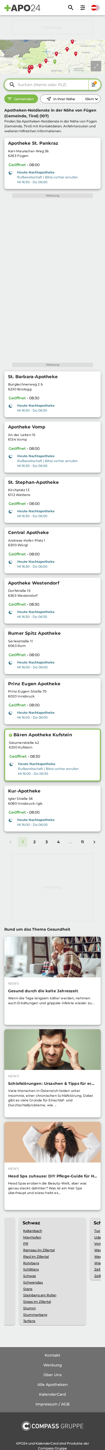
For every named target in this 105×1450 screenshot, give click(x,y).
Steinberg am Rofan (39, 1295)
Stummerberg (35, 1315)
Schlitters (31, 1269)
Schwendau (33, 1282)
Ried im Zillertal (36, 1257)
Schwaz (29, 1276)
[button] (10, 735)
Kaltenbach (32, 1231)
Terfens (29, 1321)
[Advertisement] (52, 27)
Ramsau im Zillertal (39, 1250)
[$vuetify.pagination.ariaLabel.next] (94, 842)
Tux (97, 1231)
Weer (98, 1250)
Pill (25, 1243)
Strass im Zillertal (37, 1302)
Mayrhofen (32, 1237)
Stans (27, 1289)
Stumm (29, 1308)
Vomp (99, 1243)
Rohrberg (31, 1263)
